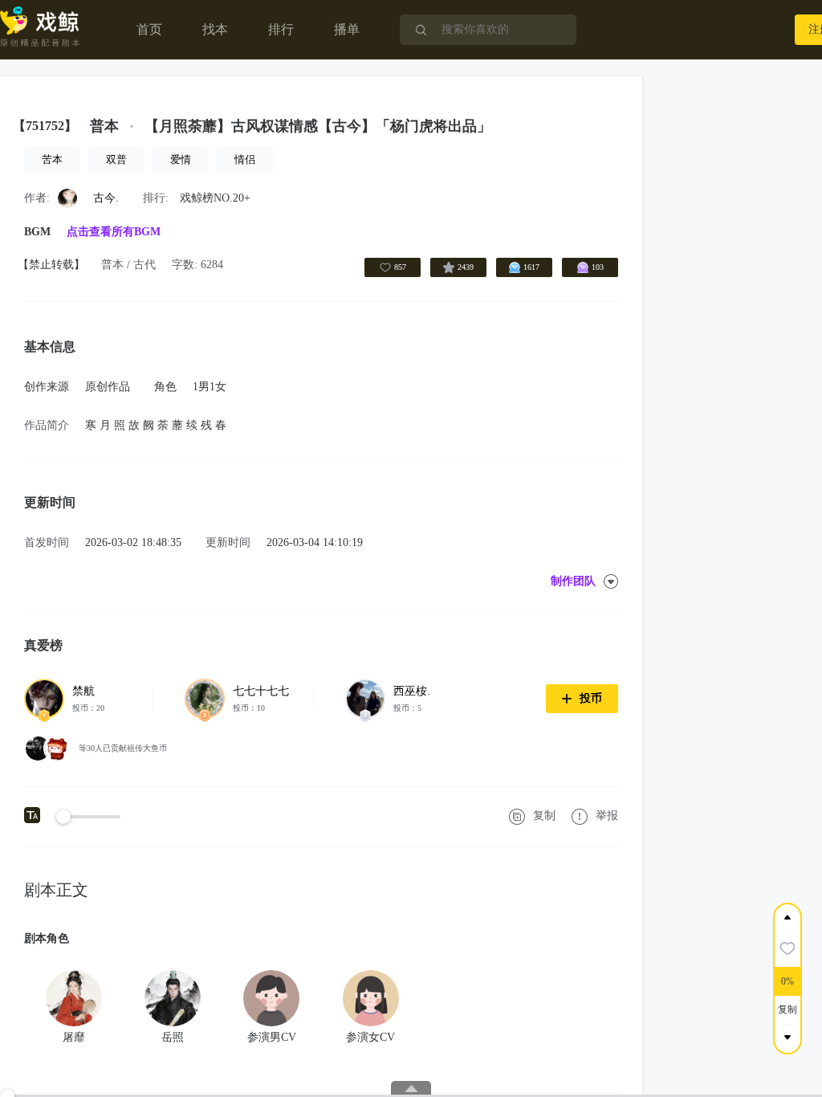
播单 (347, 29)
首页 (149, 29)
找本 (215, 29)
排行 (281, 29)
